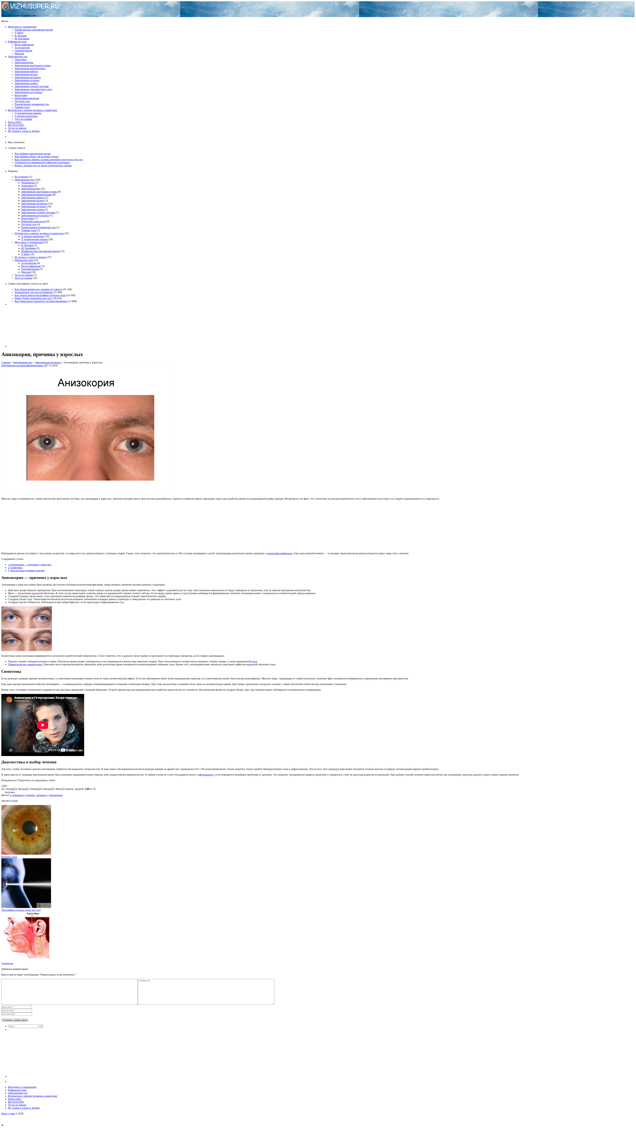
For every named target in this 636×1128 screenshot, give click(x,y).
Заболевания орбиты (26, 71)
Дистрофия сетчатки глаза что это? (21, 910)
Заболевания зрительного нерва (33, 65)
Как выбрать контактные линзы (33, 153)
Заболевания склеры (26, 83)
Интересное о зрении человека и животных (32, 110)
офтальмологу (206, 774)
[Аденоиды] (26, 960)
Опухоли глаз (22, 101)
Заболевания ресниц (26, 74)
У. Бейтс (19, 32)
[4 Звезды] (44, 788)
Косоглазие (21, 95)
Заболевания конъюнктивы (30, 68)
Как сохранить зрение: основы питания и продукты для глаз (49, 159)
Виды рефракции (24, 44)
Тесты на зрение (17, 128)
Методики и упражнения (22, 26)
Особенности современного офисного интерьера (42, 162)
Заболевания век (24, 62)
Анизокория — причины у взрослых (29, 564)
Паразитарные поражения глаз (32, 104)
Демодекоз (20, 59)
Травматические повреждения (25, 664)
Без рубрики (21, 176)
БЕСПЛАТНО (16, 125)
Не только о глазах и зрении (24, 131)
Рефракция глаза (17, 41)
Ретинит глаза (9, 856)
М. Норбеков (22, 38)
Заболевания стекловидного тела (33, 89)
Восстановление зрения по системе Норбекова (41, 301)
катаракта (41, 795)
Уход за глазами (23, 119)
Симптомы (15, 567)
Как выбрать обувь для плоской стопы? (37, 156)
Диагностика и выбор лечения (26, 570)
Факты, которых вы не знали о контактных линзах (43, 165)
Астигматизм (22, 47)
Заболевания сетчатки (27, 80)
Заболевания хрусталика (28, 92)
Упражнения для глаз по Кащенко (34, 292)
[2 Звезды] (19, 788)
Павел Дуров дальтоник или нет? (33, 298)
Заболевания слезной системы (32, 86)
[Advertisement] (100, 526)
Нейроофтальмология (27, 98)
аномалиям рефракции (279, 553)
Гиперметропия (23, 50)
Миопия (19, 53)
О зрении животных (26, 116)
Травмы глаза (22, 107)
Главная (5, 362)
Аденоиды (7, 963)
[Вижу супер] (30, 9)
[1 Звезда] (7, 788)
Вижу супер (8, 1113)
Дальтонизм (28, 182)
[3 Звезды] (32, 788)
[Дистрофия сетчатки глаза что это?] (26, 907)
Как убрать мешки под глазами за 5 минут (38, 289)
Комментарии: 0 (36, 365)
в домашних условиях (22, 795)
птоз (254, 661)
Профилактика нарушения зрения (34, 29)
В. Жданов (21, 35)
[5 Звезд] (56, 788)
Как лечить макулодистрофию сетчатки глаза (40, 295)
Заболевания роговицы (28, 77)
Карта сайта (14, 122)
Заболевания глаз (17, 56)
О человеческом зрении (28, 113)
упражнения (55, 795)
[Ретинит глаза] (26, 853)
